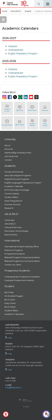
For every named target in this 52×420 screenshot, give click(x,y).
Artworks (8, 149)
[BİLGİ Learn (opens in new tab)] (32, 108)
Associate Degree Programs (17, 175)
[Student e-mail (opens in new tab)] (7, 108)
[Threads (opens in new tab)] (36, 97)
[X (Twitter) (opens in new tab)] (15, 97)
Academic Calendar (13, 186)
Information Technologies (16, 231)
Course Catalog (11, 194)
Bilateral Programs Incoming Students (22, 261)
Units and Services (12, 227)
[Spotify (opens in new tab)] (20, 97)
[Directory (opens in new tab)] (45, 108)
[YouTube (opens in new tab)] (31, 97)
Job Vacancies (11, 156)
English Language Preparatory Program (22, 183)
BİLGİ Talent (10, 307)
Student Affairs (11, 197)
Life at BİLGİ (16, 11)
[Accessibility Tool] (6, 414)
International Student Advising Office (21, 246)
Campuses (9, 220)
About (7, 145)
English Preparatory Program (22, 53)
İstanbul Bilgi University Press (17, 153)
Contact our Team (12, 265)
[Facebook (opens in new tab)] (10, 97)
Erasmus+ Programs (13, 250)
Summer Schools (12, 204)
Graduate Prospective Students (19, 280)
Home (4, 11)
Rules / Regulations (13, 201)
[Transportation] (7, 123)
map (9, 337)
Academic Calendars (43, 11)
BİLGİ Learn (9, 300)
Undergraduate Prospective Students (22, 277)
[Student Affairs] (32, 123)
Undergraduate (15, 50)
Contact (8, 160)
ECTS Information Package (16, 190)
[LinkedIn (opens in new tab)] (26, 97)
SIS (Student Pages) (13, 296)
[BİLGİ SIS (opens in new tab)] (20, 108)
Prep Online (10, 303)
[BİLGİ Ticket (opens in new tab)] (20, 123)
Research (8, 208)
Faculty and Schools (13, 172)
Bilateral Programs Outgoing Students (22, 257)
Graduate (12, 46)
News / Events (10, 235)
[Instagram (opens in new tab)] (4, 97)
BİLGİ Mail (8, 292)
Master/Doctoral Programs (16, 179)
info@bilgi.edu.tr (13, 387)
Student (28, 11)
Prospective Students (14, 254)
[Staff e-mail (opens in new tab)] (45, 123)
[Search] (38, 3)
